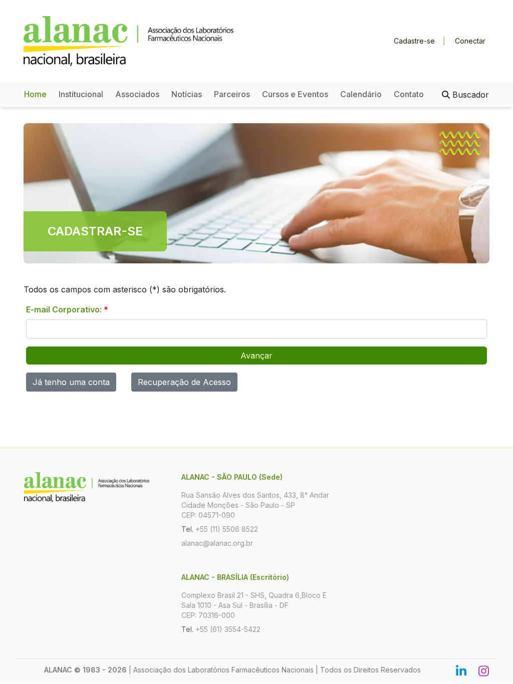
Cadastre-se (414, 41)
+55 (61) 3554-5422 (228, 629)
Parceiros (232, 94)
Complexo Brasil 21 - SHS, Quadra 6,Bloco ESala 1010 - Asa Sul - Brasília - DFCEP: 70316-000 (254, 605)
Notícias (186, 94)
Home (35, 94)
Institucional (81, 94)
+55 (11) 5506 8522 (226, 529)
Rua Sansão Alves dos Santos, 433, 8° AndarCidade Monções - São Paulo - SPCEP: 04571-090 (255, 505)
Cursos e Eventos (295, 94)
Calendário (361, 94)
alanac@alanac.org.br (217, 543)
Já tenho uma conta (71, 382)
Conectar (470, 41)
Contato (409, 94)
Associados (137, 94)
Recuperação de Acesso (184, 382)
